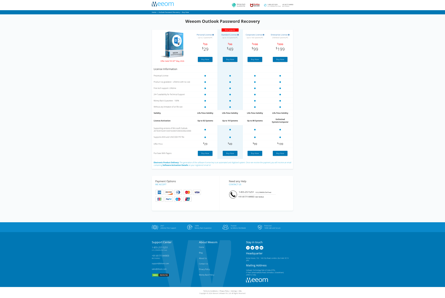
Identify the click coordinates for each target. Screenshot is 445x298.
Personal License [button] (204, 34)
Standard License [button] (229, 34)
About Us (203, 258)
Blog (201, 252)
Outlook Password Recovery (169, 12)
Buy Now (205, 59)
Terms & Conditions (210, 291)
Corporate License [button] (254, 34)
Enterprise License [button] (279, 34)
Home (154, 12)
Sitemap (234, 291)
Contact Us (203, 263)
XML (240, 291)
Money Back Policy (206, 275)
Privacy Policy (204, 269)
